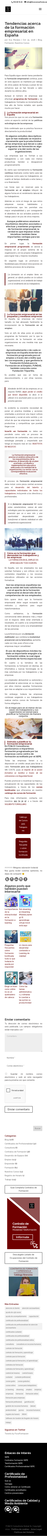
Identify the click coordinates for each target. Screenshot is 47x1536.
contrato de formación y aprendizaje (19, 1352)
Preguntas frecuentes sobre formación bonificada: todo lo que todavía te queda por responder (10, 956)
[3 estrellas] (8, 867)
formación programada (17, 751)
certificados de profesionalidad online (20, 1340)
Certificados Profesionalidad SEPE (20, 1466)
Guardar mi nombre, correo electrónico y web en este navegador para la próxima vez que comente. (23, 1077)
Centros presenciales (14, 1493)
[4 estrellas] (10, 867)
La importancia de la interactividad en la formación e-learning (11, 916)
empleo (29, 1390)
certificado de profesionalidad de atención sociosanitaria (22, 1326)
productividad (11, 1410)
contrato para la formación (15, 1356)
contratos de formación (14, 1365)
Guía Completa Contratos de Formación (23, 1189)
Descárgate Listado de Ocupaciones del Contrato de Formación (23, 1257)
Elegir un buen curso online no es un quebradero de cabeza (11, 991)
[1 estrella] (5, 867)
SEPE (7, 1457)
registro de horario (12, 1414)
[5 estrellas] (12, 867)
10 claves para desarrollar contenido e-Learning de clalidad (25, 950)
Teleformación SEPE (14, 1463)
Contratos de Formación (15, 1152)
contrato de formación (14, 1348)
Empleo (8, 1160)
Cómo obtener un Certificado (18, 1487)
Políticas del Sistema (24, 1532)
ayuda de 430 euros (13, 1312)
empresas (9, 1394)
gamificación (29, 1402)
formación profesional (14, 1402)
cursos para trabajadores (27, 1385)
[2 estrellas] (7, 867)
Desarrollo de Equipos (14, 1156)
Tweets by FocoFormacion (16, 1434)
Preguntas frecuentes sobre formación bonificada (23, 848)
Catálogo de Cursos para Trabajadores (23, 824)
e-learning (10, 1390)
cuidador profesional (22, 1377)
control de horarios (13, 1373)
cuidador (9, 1377)
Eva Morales (14, 40)
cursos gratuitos (24, 1381)
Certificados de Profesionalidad (19, 1144)
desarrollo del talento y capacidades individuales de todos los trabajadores (23, 490)
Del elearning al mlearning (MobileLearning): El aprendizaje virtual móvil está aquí (25, 917)
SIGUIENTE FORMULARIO (15, 804)
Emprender (9, 1164)
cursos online (11, 1385)
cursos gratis (10, 1381)
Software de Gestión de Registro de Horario (22, 1418)
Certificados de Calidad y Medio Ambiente (22, 1502)
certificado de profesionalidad (17, 1320)
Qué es (8, 1481)
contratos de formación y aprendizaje (20, 1369)
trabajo (8, 1422)
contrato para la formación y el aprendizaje (22, 1361)
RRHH (24, 1414)
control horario (27, 1373)
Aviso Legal (36, 1529)
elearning (20, 1390)
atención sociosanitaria (30, 1308)
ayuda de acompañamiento (16, 1316)
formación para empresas (15, 1398)
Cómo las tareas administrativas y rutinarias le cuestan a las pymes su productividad (25, 994)
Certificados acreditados (15, 1490)
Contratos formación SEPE (16, 1460)
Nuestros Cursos (22, 43)
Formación (9, 43)
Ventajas (8, 1484)
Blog (40, 40)
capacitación (34, 1316)
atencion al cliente (13, 1308)
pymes (21, 1410)
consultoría (10, 1344)
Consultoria (10, 1148)
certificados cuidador (14, 1332)
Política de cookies (20, 1529)
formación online (16, 656)
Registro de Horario (13, 1176)
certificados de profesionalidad (17, 1336)
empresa (37, 1390)
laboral (32, 1406)
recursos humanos (33, 1410)
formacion (19, 1394)
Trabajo (8, 1180)
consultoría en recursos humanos (28, 1344)
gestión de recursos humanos (17, 1406)
